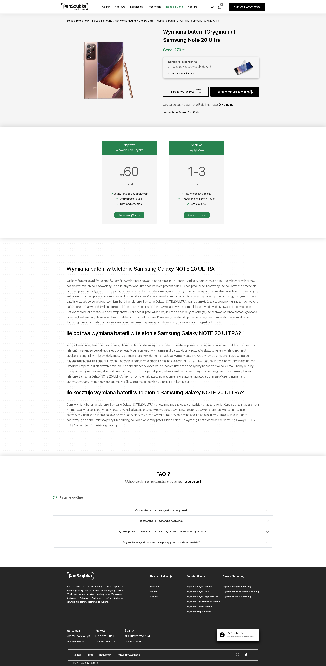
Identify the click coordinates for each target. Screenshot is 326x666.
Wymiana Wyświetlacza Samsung (241, 591)
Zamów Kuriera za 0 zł (231, 91)
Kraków (154, 591)
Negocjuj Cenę (174, 6)
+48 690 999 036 (105, 641)
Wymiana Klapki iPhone (199, 611)
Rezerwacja (154, 6)
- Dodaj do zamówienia (181, 73)
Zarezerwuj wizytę (182, 91)
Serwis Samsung (102, 20)
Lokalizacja (136, 6)
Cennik (106, 6)
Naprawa (120, 6)
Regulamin (105, 654)
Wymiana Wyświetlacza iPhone (203, 601)
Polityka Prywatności (128, 654)
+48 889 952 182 (76, 641)
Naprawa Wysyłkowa (247, 6)
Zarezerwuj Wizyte (129, 215)
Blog (90, 654)
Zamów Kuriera (196, 215)
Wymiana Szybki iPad (198, 591)
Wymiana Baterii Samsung (237, 596)
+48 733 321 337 (133, 641)
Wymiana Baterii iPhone (199, 606)
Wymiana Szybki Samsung (237, 586)
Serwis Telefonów (78, 20)
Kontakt (192, 6)
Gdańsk (154, 596)
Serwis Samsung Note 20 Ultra (134, 20)
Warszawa (155, 586)
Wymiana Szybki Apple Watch (202, 596)
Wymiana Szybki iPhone (199, 586)
